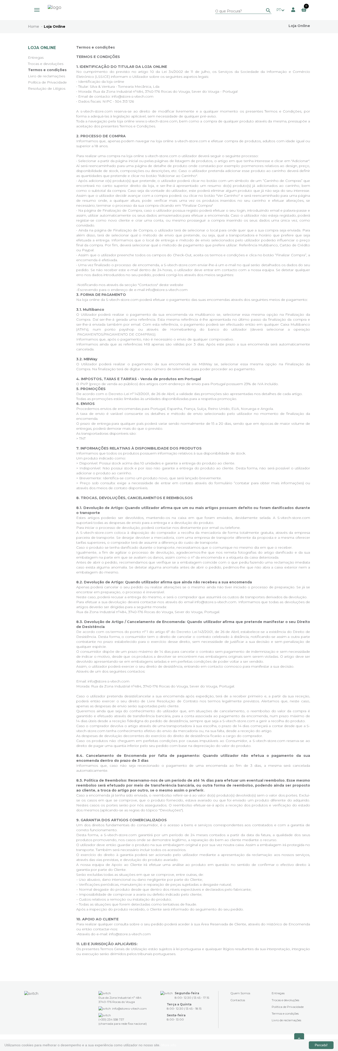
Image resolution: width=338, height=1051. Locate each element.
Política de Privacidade (47, 82)
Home (33, 26)
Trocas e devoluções (45, 63)
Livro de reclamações (46, 76)
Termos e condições (47, 70)
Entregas (36, 57)
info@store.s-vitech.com (167, 289)
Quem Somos (240, 993)
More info (168, 1045)
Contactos (237, 1000)
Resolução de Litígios (46, 88)
